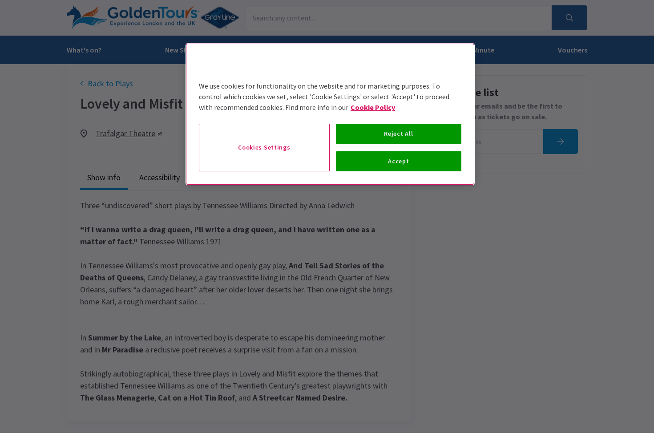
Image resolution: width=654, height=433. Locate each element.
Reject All (398, 133)
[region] (330, 114)
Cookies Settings (264, 147)
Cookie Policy (373, 107)
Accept (398, 161)
